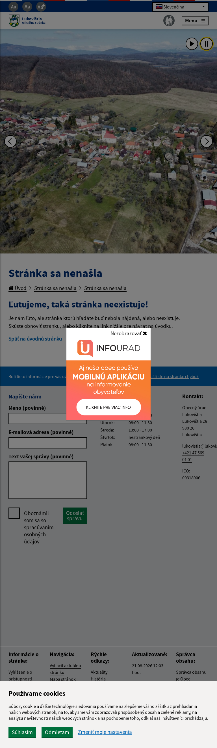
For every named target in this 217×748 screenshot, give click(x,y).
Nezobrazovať (126, 333)
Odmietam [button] (57, 732)
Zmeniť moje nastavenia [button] (105, 732)
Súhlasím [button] (22, 732)
